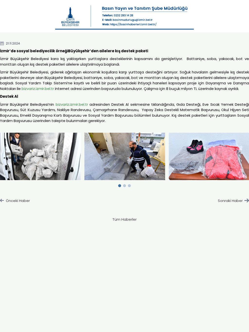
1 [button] (119, 184)
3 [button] (129, 184)
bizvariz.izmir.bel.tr (38, 88)
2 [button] (124, 184)
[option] (125, 156)
